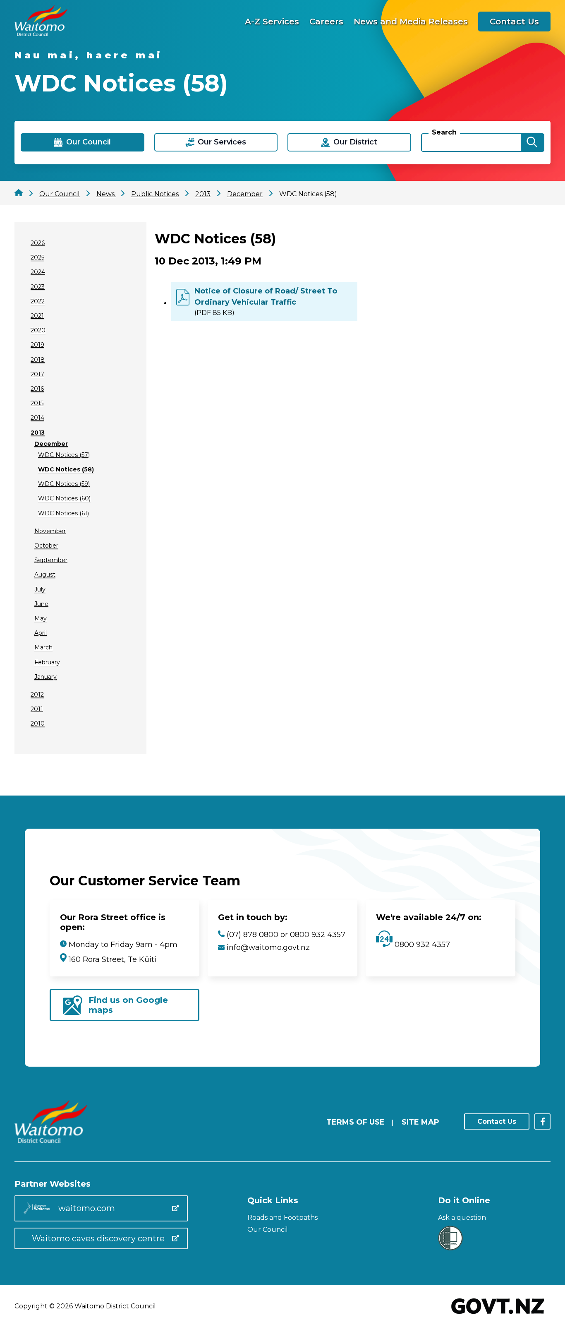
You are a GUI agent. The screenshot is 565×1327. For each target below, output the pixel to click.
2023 (38, 287)
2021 (37, 316)
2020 (38, 330)
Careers (326, 21)
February (47, 662)
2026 (38, 243)
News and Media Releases (411, 21)
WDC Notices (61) (63, 513)
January (45, 676)
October (46, 545)
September (50, 560)
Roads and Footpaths (282, 1217)
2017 (37, 374)
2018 (38, 359)
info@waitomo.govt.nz (268, 947)
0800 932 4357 (421, 944)
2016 (37, 388)
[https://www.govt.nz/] (498, 1315)
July (39, 589)
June (41, 604)
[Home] (40, 34)
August (44, 574)
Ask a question (462, 1217)
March (43, 647)
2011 (37, 709)
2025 (37, 257)
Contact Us (514, 21)
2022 (38, 301)
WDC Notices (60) (64, 498)
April (40, 633)
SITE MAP (420, 1122)
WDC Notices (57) (64, 455)
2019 (37, 345)
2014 (37, 417)
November (50, 531)
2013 (38, 432)
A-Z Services (272, 21)
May (40, 618)
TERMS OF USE (355, 1122)
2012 (37, 694)
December (51, 443)
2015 (37, 403)
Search (444, 132)
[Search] (531, 142)
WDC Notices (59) (64, 484)
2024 (38, 272)
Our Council (267, 1229)
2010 (38, 723)
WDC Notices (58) (66, 469)
